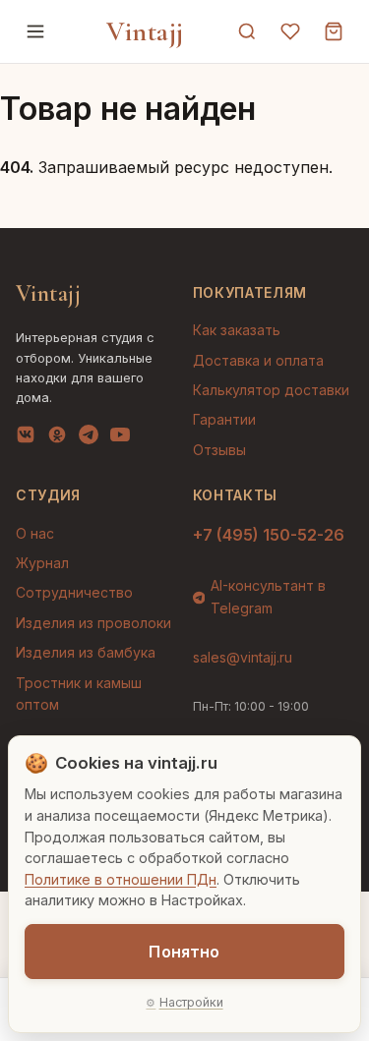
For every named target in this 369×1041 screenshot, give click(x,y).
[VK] (25, 438)
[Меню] (35, 31)
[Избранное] (290, 31)
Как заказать (236, 329)
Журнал (42, 562)
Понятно (184, 951)
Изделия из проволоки (93, 622)
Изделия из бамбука (85, 652)
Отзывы (219, 449)
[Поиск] (247, 31)
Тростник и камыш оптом (79, 693)
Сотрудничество (74, 592)
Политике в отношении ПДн (120, 879)
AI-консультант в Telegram (268, 596)
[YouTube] (120, 438)
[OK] (57, 438)
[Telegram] (88, 438)
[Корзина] (333, 31)
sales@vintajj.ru (242, 657)
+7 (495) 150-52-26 (268, 535)
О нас (35, 533)
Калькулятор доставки (271, 389)
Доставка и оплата (258, 360)
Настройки (191, 1002)
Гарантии (224, 419)
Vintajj (145, 31)
